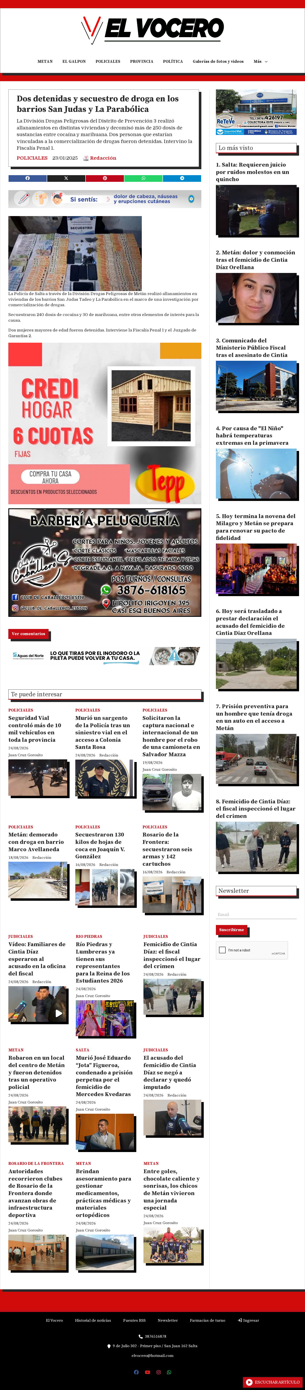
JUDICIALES (20, 936)
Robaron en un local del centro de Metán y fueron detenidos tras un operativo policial (36, 1072)
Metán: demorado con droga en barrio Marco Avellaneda (36, 842)
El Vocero (54, 1320)
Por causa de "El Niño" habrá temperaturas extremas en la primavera (252, 436)
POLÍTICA (173, 61)
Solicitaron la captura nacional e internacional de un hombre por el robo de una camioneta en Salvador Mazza (171, 736)
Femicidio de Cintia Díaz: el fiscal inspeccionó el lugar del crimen (172, 955)
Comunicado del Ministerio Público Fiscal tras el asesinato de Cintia (252, 348)
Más (258, 61)
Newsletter (234, 891)
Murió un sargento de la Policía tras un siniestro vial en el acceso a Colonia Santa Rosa (102, 733)
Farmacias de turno (207, 1320)
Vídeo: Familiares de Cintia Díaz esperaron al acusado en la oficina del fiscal (37, 959)
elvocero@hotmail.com (152, 1355)
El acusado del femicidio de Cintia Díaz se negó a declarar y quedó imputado (169, 1072)
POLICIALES (108, 61)
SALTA (82, 1050)
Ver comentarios (28, 634)
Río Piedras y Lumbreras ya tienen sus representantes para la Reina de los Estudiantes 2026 (103, 962)
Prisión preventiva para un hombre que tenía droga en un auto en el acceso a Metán (254, 717)
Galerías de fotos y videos (218, 61)
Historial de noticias (93, 1320)
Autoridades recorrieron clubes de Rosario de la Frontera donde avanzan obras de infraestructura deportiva (35, 1193)
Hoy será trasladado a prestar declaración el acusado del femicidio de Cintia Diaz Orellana (250, 622)
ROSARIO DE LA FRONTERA (36, 1163)
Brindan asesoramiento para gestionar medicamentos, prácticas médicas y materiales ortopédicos (103, 1193)
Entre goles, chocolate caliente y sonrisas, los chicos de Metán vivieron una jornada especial (171, 1190)
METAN (45, 61)
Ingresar (250, 1320)
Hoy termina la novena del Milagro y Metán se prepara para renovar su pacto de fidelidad (256, 527)
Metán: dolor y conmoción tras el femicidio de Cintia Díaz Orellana (255, 260)
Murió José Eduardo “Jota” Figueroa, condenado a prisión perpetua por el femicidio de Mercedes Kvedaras (104, 1076)
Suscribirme (231, 930)
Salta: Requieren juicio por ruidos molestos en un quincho (252, 172)
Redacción (103, 158)
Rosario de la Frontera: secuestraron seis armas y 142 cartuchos (167, 849)
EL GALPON (74, 61)
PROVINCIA (141, 61)
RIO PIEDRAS (89, 936)
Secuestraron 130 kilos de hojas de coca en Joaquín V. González (100, 845)
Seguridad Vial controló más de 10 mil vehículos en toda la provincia (34, 729)
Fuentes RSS (134, 1320)
